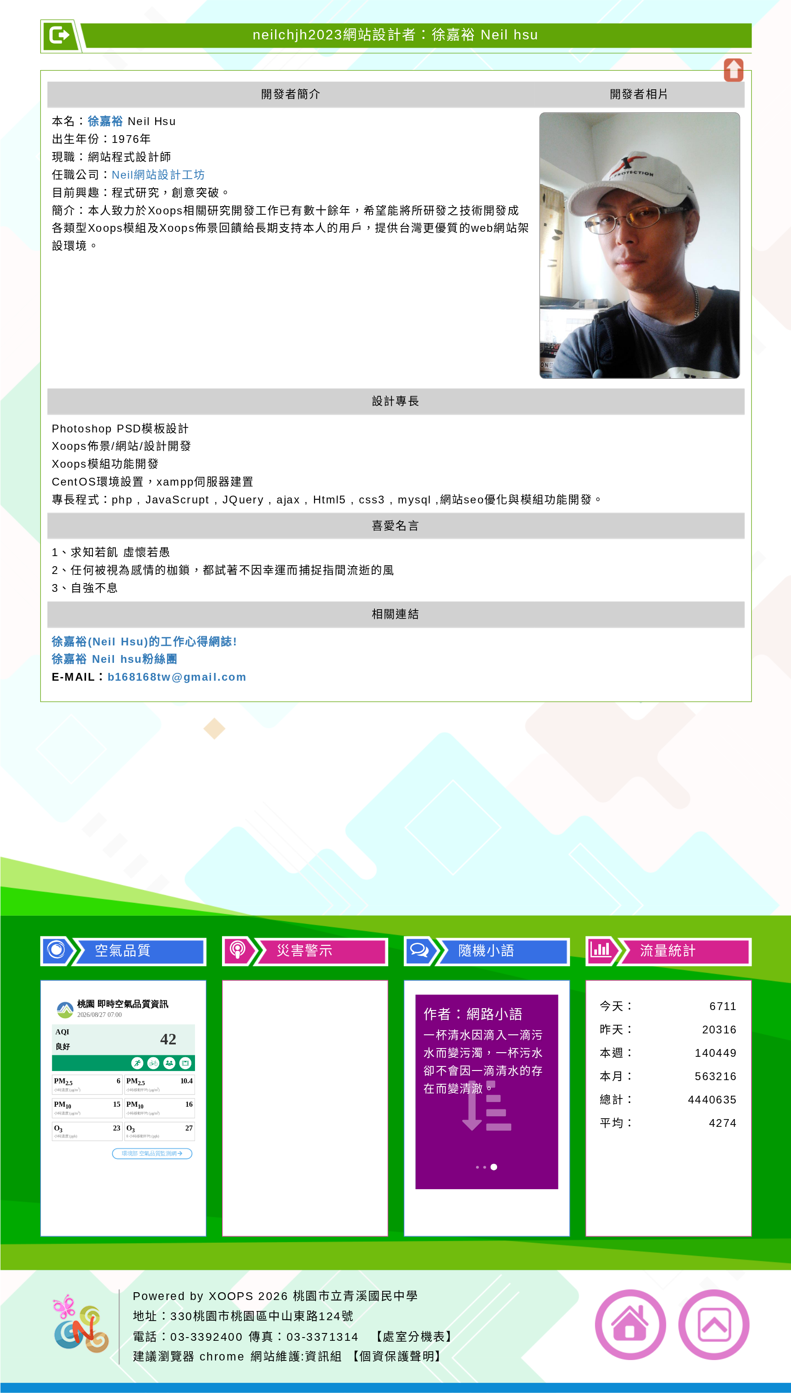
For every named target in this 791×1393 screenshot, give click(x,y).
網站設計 (214, 858)
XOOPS (231, 1295)
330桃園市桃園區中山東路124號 (262, 1316)
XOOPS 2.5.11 (264, 841)
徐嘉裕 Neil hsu (301, 876)
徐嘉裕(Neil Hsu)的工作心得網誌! (144, 641)
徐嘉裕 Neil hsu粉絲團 (114, 659)
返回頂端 (713, 1324)
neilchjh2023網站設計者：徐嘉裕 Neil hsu (395, 35)
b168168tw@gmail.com (177, 677)
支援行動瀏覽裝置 (532, 823)
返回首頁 (630, 1324)
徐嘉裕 (105, 121)
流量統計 (668, 950)
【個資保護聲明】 (397, 1356)
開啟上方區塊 (733, 70)
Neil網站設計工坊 (158, 174)
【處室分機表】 (414, 1336)
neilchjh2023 (249, 805)
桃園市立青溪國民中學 (355, 1295)
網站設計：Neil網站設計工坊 (83, 843)
